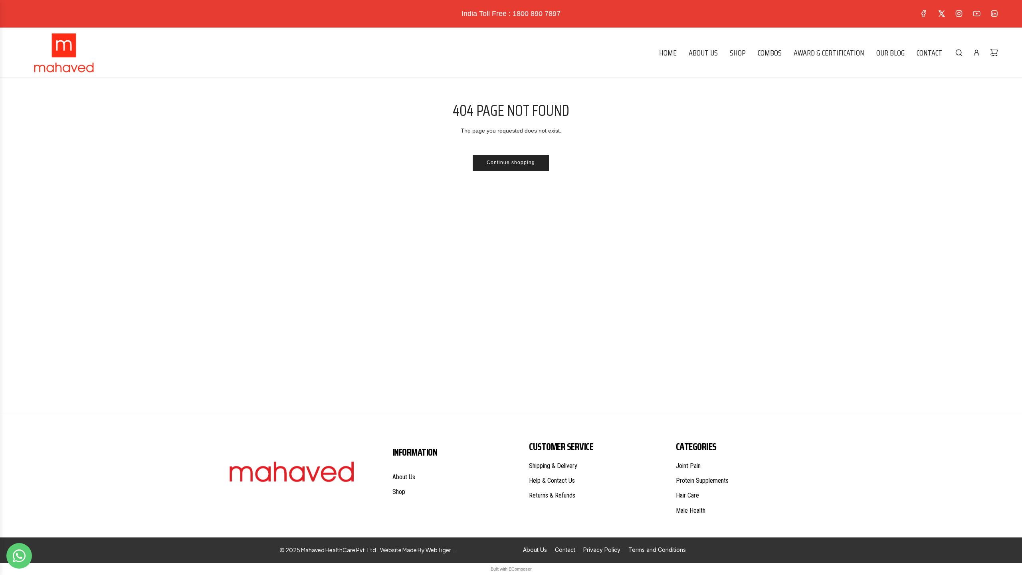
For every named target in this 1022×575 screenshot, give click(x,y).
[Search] (959, 52)
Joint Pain (688, 466)
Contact (565, 549)
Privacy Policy (601, 549)
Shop (398, 492)
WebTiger (438, 549)
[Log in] (976, 52)
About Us (403, 477)
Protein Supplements (702, 480)
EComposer (520, 569)
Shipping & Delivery (553, 466)
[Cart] (994, 52)
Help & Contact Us (552, 480)
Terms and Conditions (657, 549)
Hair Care (687, 495)
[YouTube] (976, 14)
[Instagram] (959, 14)
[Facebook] (924, 14)
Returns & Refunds (552, 495)
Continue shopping (511, 162)
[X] (941, 14)
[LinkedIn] (994, 14)
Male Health (690, 510)
